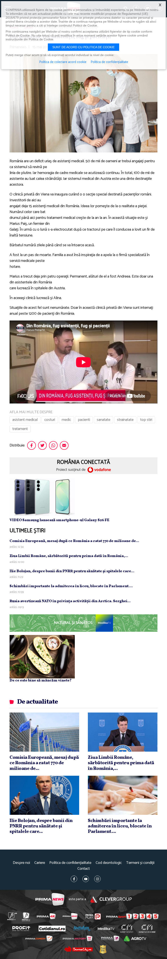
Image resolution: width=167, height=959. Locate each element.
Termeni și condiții (140, 863)
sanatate (103, 420)
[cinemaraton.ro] (126, 928)
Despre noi (21, 863)
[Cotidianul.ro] (51, 928)
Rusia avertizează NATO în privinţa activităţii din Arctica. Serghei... (70, 601)
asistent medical (25, 420)
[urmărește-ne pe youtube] (85, 879)
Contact (83, 869)
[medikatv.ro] (106, 928)
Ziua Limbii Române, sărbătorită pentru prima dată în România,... (69, 556)
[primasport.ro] (132, 916)
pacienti (84, 420)
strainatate (125, 420)
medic (66, 420)
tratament (20, 429)
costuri (49, 420)
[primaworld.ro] (110, 938)
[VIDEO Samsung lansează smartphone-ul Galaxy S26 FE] (42, 497)
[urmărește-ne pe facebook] (74, 879)
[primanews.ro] (70, 916)
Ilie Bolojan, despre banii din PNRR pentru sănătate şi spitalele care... (72, 571)
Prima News (49, 899)
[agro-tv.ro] (135, 938)
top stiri (146, 420)
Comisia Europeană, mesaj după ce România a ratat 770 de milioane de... (74, 541)
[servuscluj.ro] (78, 949)
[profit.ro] (21, 928)
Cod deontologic (109, 863)
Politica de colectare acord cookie (62, 62)
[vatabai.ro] (103, 949)
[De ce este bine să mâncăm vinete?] (42, 656)
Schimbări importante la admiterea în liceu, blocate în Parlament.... (71, 586)
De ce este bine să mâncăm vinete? (41, 680)
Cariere (39, 863)
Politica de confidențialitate (70, 863)
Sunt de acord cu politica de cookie (83, 47)
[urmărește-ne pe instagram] (97, 879)
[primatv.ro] (12, 916)
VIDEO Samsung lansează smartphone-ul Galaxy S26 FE (59, 520)
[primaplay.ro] (93, 916)
